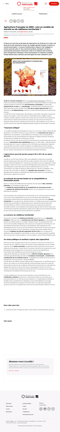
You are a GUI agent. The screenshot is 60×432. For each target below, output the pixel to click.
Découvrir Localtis (14, 370)
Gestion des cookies (22, 422)
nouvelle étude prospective (36, 101)
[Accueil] (27, 3)
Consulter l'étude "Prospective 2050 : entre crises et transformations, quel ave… (30, 309)
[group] (30, 77)
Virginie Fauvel (23, 31)
